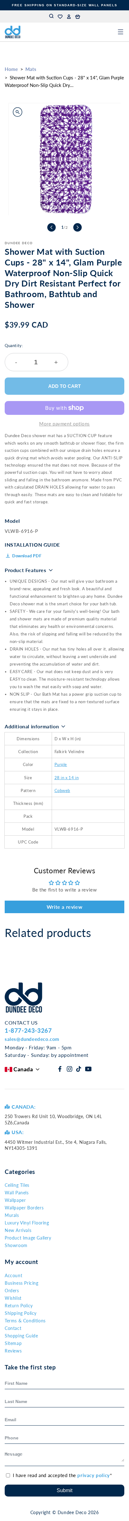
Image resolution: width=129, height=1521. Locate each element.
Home (11, 69)
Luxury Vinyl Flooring (27, 1222)
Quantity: (31, 354)
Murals (12, 1215)
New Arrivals (18, 1230)
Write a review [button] (64, 907)
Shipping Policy (21, 1313)
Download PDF (26, 555)
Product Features (25, 570)
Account (13, 1275)
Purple (60, 764)
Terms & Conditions (25, 1320)
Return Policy (19, 1305)
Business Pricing (22, 1283)
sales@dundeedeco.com (32, 1039)
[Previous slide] (51, 227)
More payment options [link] (64, 423)
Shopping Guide (21, 1335)
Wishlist (13, 1298)
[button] (77, 16)
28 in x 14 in (66, 777)
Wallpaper (15, 1200)
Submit (64, 1490)
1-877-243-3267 (28, 1030)
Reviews (13, 1350)
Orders (12, 1290)
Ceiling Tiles (17, 1185)
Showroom (16, 1245)
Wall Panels (17, 1192)
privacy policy (93, 1475)
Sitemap (13, 1343)
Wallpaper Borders (24, 1207)
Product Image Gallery (28, 1237)
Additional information (32, 726)
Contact (13, 1328)
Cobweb (62, 790)
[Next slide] (77, 227)
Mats (30, 69)
